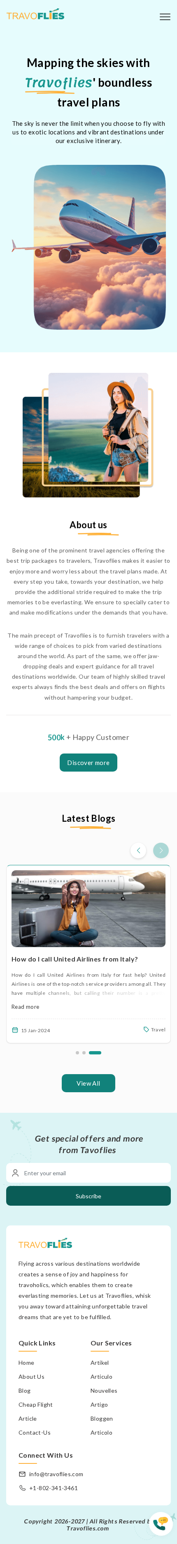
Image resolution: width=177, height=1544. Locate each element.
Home (27, 1362)
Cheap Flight (36, 1404)
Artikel (100, 1362)
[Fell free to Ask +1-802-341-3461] (163, 1528)
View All (88, 1083)
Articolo (101, 1432)
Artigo (99, 1404)
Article (28, 1418)
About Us (31, 1376)
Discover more (88, 762)
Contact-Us (35, 1432)
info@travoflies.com (56, 1473)
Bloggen (102, 1418)
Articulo (101, 1376)
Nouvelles (104, 1390)
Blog (25, 1390)
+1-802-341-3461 (53, 1487)
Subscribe (88, 1196)
